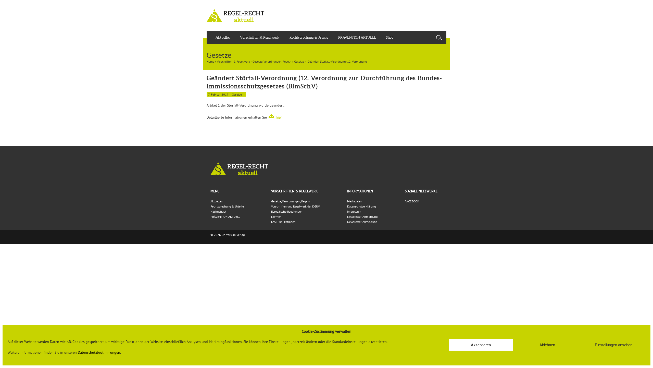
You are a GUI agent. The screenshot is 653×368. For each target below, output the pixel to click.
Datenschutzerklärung (361, 206)
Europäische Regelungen (287, 211)
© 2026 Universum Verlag (227, 235)
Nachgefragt (218, 211)
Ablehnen (547, 345)
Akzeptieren (481, 345)
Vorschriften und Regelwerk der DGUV (295, 206)
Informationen (360, 191)
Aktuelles (223, 37)
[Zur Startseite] (326, 168)
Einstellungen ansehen (613, 345)
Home (210, 61)
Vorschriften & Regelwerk (259, 37)
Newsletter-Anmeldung (362, 216)
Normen (276, 216)
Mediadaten (354, 201)
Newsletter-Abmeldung (362, 222)
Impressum (354, 211)
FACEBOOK (412, 201)
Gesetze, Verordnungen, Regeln (272, 61)
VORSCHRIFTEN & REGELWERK (294, 191)
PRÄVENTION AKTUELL (357, 37)
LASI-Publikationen (283, 222)
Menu (215, 191)
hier (279, 117)
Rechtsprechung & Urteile (309, 37)
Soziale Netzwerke (421, 191)
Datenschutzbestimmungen (99, 352)
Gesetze (299, 61)
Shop (389, 37)
